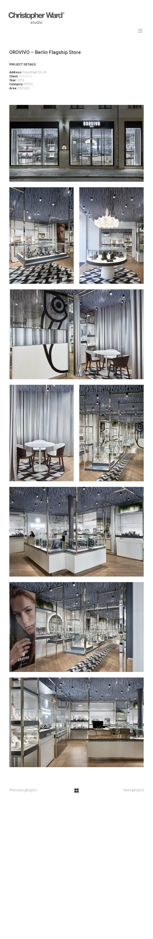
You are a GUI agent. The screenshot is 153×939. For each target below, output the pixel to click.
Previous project (23, 790)
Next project (133, 790)
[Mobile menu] (140, 31)
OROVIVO (25, 76)
